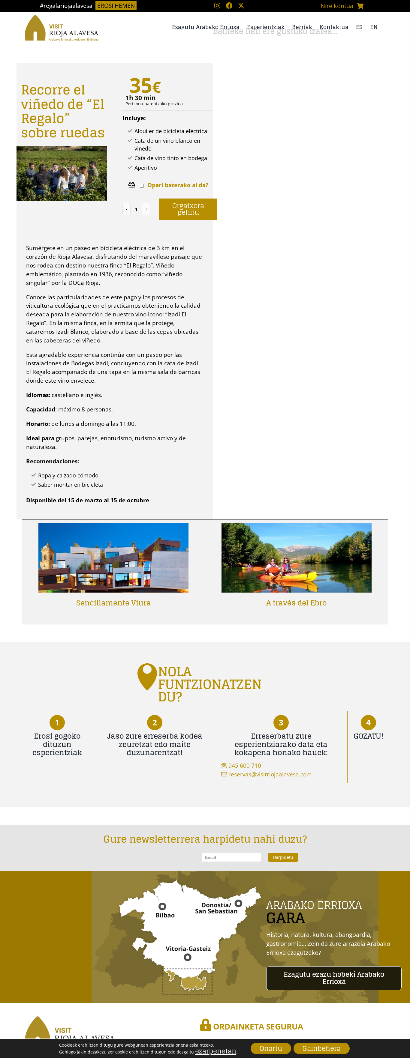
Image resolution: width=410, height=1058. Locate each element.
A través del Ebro (296, 602)
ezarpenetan (215, 1051)
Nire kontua (337, 6)
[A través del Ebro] (297, 527)
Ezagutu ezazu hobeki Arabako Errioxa (334, 978)
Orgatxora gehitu (188, 209)
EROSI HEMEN (116, 5)
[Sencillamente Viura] (113, 527)
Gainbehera (322, 1048)
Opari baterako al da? (177, 185)
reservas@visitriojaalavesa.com (270, 774)
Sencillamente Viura (113, 602)
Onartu (271, 1048)
